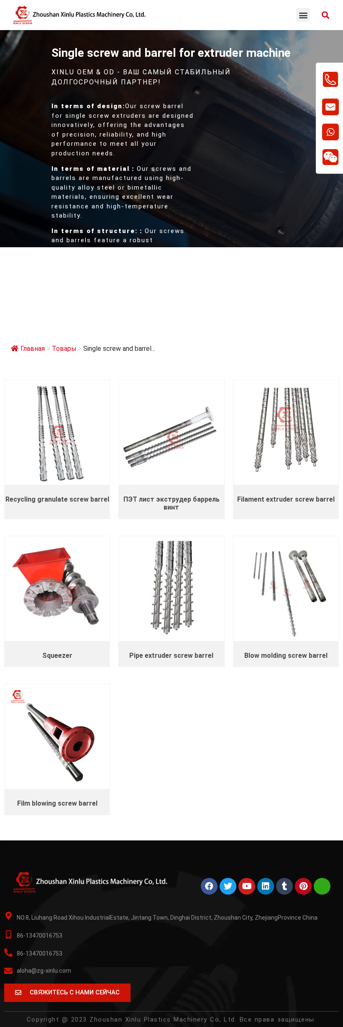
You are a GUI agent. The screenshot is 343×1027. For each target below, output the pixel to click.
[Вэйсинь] (322, 886)
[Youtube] (246, 886)
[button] (303, 15)
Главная (32, 348)
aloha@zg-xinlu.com (44, 970)
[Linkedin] (265, 886)
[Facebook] (209, 886)
